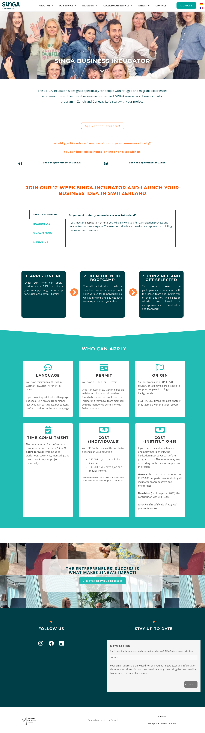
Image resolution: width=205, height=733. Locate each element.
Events (142, 5)
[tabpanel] (121, 224)
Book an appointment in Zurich (147, 162)
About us (44, 5)
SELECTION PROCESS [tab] (45, 214)
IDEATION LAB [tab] (41, 223)
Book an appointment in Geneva (62, 162)
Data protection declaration (162, 723)
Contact (160, 5)
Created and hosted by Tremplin (103, 720)
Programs (88, 5)
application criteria (97, 222)
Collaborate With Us (116, 5)
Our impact (66, 5)
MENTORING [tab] (40, 242)
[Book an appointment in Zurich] (106, 163)
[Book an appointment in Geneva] (20, 163)
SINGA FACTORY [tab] (42, 233)
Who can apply (51, 282)
